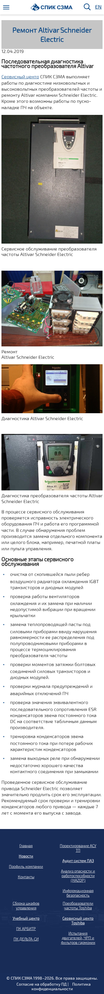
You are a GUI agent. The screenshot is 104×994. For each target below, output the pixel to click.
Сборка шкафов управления (26, 905)
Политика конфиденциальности (61, 986)
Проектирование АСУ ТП (78, 848)
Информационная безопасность (78, 893)
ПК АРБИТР (26, 928)
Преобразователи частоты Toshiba (78, 905)
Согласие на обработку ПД (41, 984)
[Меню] (6, 7)
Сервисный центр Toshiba (78, 920)
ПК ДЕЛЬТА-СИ (26, 939)
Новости (26, 856)
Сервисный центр (20, 76)
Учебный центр (26, 918)
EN (98, 7)
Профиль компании (26, 866)
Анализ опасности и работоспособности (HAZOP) (78, 876)
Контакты (26, 877)
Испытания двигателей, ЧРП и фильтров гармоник (78, 938)
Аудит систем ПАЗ (78, 860)
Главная (26, 845)
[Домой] (52, 7)
